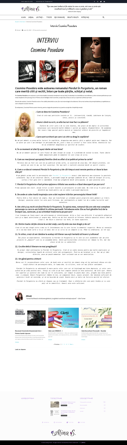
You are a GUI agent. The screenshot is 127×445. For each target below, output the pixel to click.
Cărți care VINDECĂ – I (55, 331)
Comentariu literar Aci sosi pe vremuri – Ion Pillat (68, 402)
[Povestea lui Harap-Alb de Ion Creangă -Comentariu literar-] (55, 413)
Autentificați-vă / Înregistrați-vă (44, 1)
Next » (71, 344)
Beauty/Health (73, 17)
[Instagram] (97, 1)
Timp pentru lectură (91, 402)
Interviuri (85, 17)
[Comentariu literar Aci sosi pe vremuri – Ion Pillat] (55, 404)
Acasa (23, 17)
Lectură (39, 17)
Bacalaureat (64, 405)
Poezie (49, 17)
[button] (103, 17)
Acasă (16, 22)
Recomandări (59, 17)
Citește (17, 342)
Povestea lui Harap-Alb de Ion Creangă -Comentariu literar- (68, 412)
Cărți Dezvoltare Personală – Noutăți (93, 331)
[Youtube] (104, 1)
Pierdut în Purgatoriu (62, 175)
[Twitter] (101, 1)
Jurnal (31, 17)
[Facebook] (94, 1)
